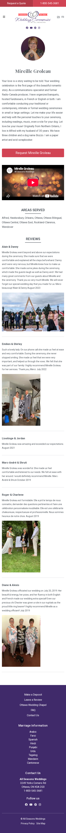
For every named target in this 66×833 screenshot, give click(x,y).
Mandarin (33, 758)
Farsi (33, 735)
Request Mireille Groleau (33, 153)
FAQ (33, 710)
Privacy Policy (28, 823)
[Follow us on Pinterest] (35, 27)
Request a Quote (16, 3)
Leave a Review (33, 699)
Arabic (33, 731)
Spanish (33, 739)
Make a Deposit (33, 694)
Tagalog (33, 755)
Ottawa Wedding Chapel (33, 704)
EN (58, 17)
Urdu (33, 751)
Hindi (33, 743)
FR (63, 17)
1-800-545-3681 (33, 790)
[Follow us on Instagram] (39, 27)
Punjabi (33, 747)
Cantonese (33, 762)
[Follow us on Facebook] (27, 27)
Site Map (40, 823)
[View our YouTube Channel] (31, 27)
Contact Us (33, 715)
